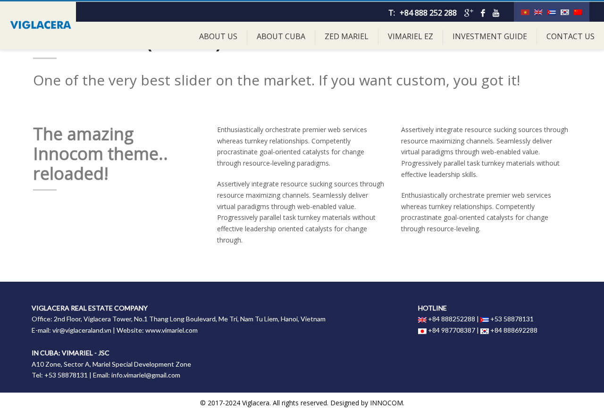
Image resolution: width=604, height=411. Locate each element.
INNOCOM (386, 402)
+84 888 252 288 (428, 13)
